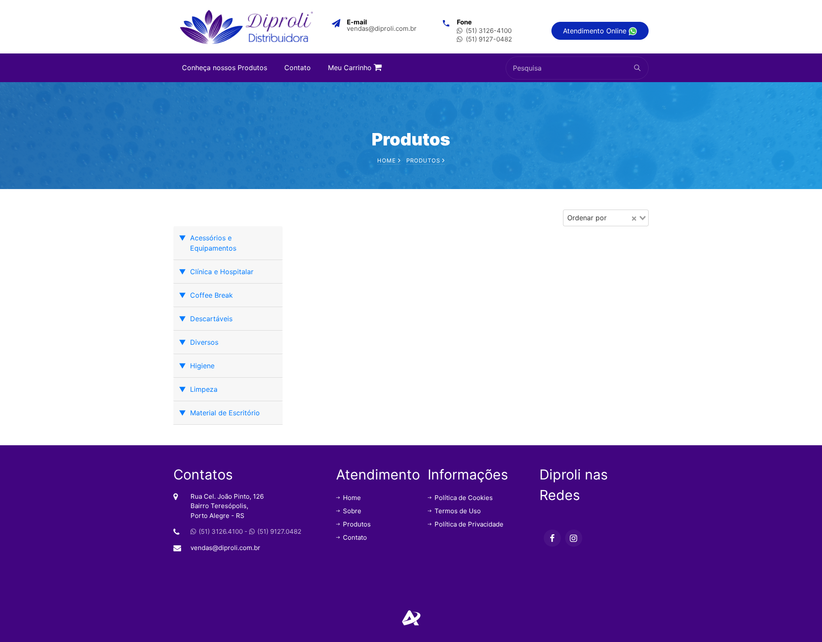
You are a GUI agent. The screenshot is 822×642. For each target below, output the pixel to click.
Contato (297, 67)
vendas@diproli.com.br (382, 28)
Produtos (357, 524)
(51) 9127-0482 (489, 39)
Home (387, 160)
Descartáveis (205, 318)
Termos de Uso (458, 511)
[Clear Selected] (634, 218)
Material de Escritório (219, 412)
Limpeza (198, 389)
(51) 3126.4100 (221, 531)
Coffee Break (206, 295)
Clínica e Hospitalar (216, 271)
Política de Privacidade (469, 524)
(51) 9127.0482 (279, 531)
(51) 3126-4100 (489, 31)
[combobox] (606, 218)
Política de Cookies (464, 498)
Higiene (196, 365)
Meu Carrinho (351, 67)
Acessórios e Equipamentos (207, 243)
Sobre (352, 511)
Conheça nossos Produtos (224, 67)
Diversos (198, 342)
